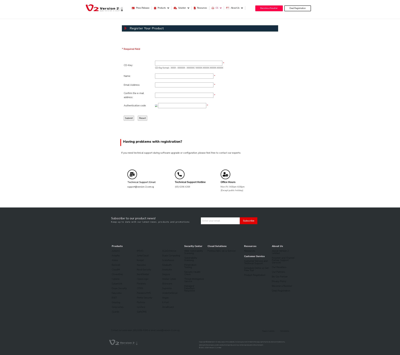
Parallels (141, 283)
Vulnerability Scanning (190, 259)
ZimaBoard (168, 307)
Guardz (115, 311)
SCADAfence (169, 250)
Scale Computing (171, 255)
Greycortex (118, 307)
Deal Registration (281, 290)
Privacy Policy (279, 281)
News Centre (268, 331)
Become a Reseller (282, 286)
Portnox (141, 302)
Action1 (116, 250)
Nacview (141, 264)
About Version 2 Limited (280, 252)
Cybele (115, 279)
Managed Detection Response (189, 288)
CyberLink (117, 283)
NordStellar (143, 274)
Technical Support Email (141, 182)
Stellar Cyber (169, 279)
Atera (115, 260)
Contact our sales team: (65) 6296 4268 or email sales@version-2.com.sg (145, 330)
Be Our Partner (280, 276)
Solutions (284, 331)
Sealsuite (167, 269)
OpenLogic (142, 279)
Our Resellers (279, 267)
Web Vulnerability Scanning (193, 252)
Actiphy (116, 255)
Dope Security (119, 288)
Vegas (165, 297)
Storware (167, 283)
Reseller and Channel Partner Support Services (283, 260)
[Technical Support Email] (132, 174)
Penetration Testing (190, 266)
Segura (166, 274)
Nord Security (144, 269)
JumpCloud (142, 255)
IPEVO (140, 250)
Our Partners (278, 272)
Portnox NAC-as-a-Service (222, 250)
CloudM (116, 269)
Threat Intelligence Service (194, 280)
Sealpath (167, 264)
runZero (141, 307)
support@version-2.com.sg (140, 186)
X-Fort (165, 302)
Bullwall (116, 264)
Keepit (140, 260)
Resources (249, 250)
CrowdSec (117, 274)
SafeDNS (142, 311)
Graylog (116, 302)
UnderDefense (170, 293)
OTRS (140, 288)
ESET (114, 297)
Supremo (167, 288)
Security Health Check (192, 273)
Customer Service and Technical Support (256, 262)
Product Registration (254, 275)
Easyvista (116, 293)
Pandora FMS (144, 293)
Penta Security (144, 297)
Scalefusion (168, 260)
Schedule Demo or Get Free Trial (256, 269)
